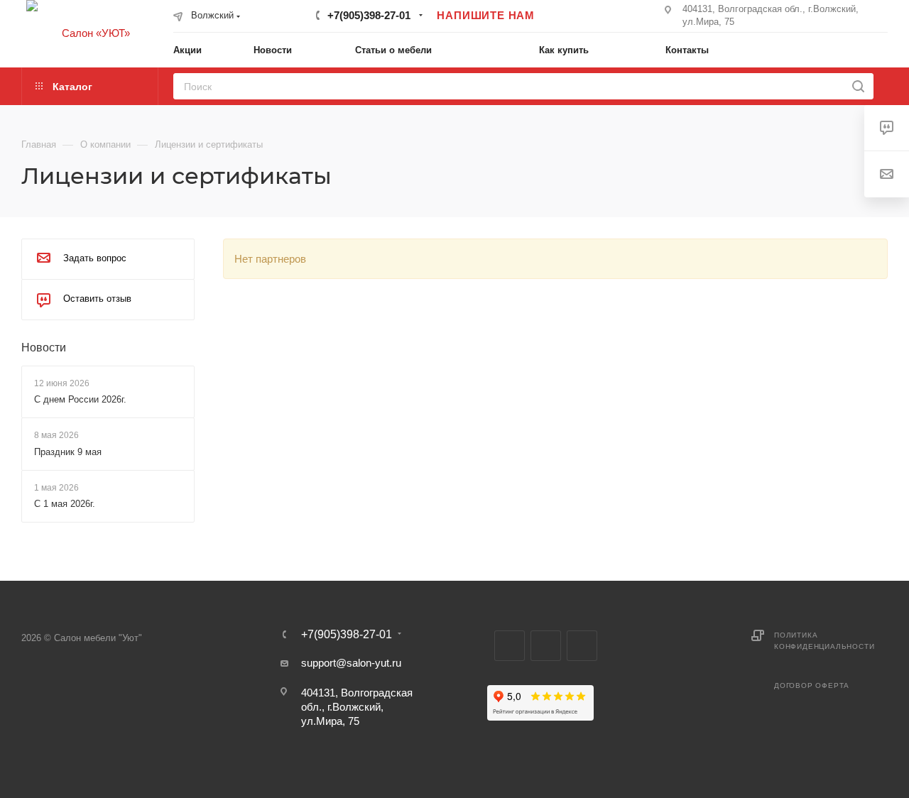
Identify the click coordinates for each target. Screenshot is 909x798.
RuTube (545, 645)
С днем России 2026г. (80, 399)
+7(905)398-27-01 (368, 15)
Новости (43, 347)
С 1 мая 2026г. (64, 503)
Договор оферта (811, 685)
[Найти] (858, 86)
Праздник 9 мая (68, 452)
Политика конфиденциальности (824, 640)
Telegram (509, 645)
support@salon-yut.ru (351, 663)
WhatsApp (582, 645)
